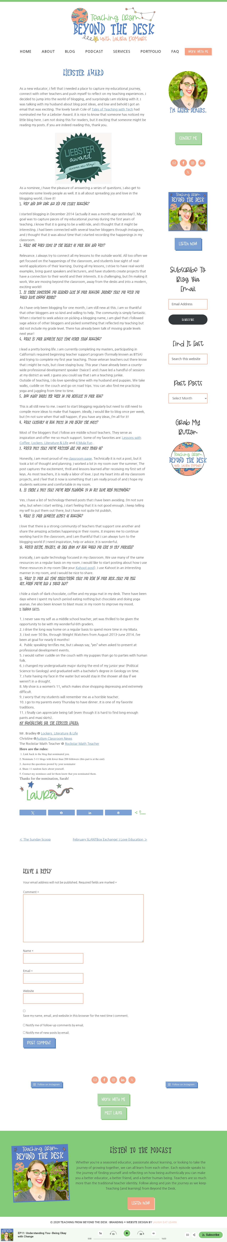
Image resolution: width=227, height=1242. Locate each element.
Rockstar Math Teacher (82, 743)
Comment (31, 892)
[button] (219, 5)
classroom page (80, 458)
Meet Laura (113, 1113)
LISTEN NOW (188, 243)
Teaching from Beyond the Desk (113, 25)
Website (28, 991)
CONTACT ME (188, 138)
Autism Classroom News (54, 738)
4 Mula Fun (84, 443)
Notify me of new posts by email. (48, 1032)
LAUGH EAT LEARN (165, 1222)
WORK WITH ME (113, 1099)
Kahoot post (85, 567)
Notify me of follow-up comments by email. (55, 1025)
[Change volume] (153, 1233)
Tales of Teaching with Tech (112, 109)
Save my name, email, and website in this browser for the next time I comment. (75, 1015)
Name (28, 950)
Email (28, 970)
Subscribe (188, 319)
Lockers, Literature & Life (49, 443)
